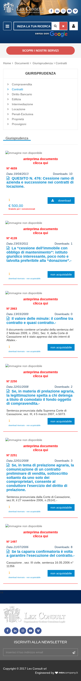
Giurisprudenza (43, 63)
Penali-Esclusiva (22, 114)
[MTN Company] (66, 672)
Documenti (22, 63)
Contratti (61, 63)
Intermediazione (22, 104)
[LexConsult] (23, 7)
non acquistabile (61, 274)
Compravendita (22, 84)
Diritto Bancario (22, 94)
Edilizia (16, 99)
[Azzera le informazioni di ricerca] (63, 26)
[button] (73, 26)
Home (7, 63)
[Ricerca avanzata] (59, 33)
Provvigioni (19, 124)
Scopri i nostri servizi (40, 50)
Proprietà (18, 119)
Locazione (18, 109)
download (64, 200)
